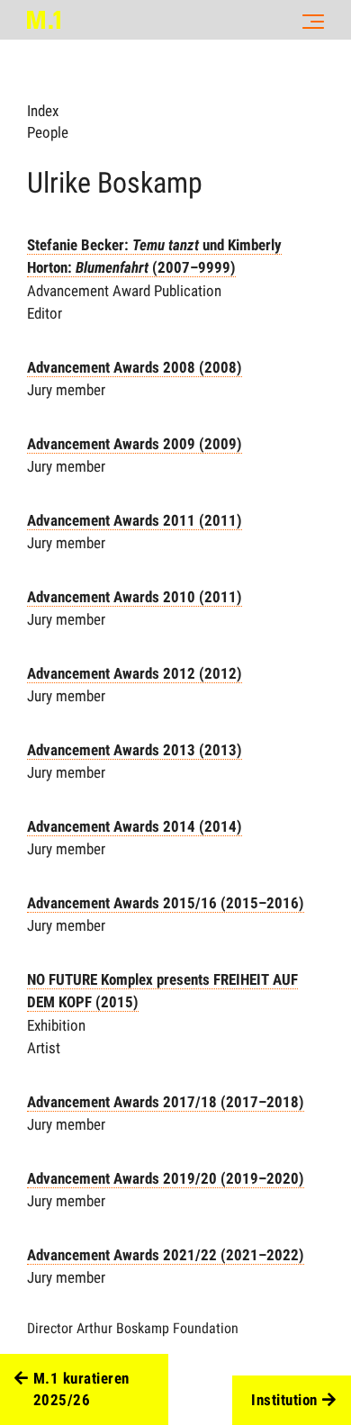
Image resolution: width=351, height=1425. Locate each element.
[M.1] (43, 20)
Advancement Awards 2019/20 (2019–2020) (165, 1178)
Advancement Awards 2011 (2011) (134, 520)
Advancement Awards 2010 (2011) (134, 597)
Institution (284, 1400)
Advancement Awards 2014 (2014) (134, 826)
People (47, 132)
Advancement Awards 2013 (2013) (134, 750)
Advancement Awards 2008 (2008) (134, 367)
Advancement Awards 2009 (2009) (134, 444)
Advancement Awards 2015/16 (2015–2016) (165, 903)
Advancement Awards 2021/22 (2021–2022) (165, 1255)
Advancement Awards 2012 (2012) (134, 673)
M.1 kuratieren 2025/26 (81, 1389)
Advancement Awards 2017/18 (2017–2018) (165, 1102)
